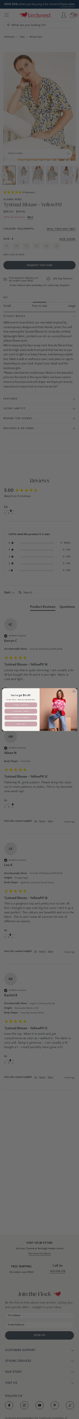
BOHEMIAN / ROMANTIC (21, 717)
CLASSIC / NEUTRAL (20, 705)
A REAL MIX (20, 724)
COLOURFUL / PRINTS (20, 711)
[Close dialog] (74, 691)
